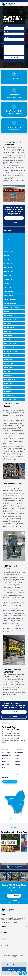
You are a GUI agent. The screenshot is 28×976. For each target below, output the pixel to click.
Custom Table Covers (11, 307)
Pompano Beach (6, 746)
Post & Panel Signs (10, 399)
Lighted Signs (8, 363)
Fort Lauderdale (19, 752)
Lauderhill (17, 764)
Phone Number (7, 37)
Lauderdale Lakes (7, 749)
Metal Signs (8, 375)
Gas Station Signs (10, 343)
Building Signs (8, 271)
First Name (6, 26)
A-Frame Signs (9, 235)
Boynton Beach (6, 774)
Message (6, 42)
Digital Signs (8, 315)
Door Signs (7, 323)
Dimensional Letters (10, 319)
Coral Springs (6, 758)
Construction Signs (10, 299)
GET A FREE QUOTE (14, 969)
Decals (6, 311)
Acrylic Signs (8, 243)
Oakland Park (18, 749)
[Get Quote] (20, 973)
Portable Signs (8, 395)
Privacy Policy (7, 958)
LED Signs (7, 355)
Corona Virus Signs (10, 303)
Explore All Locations (9, 782)
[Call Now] (25, 973)
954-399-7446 (14, 223)
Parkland (17, 755)
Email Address (7, 31)
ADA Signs (7, 239)
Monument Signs (9, 379)
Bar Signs (7, 259)
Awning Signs (8, 251)
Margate (4, 761)
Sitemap (22, 958)
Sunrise (17, 767)
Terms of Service (15, 958)
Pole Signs (7, 391)
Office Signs (8, 383)
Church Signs (8, 295)
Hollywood (17, 758)
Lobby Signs (8, 367)
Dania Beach (5, 764)
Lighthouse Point (6, 755)
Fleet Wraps (8, 335)
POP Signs (7, 387)
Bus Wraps (7, 275)
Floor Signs (7, 339)
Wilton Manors (18, 771)
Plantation (17, 761)
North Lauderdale (6, 767)
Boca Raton (5, 777)
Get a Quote (14, 218)
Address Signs (8, 247)
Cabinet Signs (8, 279)
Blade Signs (8, 263)
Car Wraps (7, 287)
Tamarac (4, 771)
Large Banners (8, 359)
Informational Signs (10, 351)
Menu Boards (8, 371)
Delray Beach (18, 774)
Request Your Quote (14, 57)
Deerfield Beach (19, 746)
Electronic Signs (9, 327)
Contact (13, 1)
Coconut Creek (6, 752)
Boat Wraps (8, 267)
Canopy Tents (8, 283)
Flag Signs (7, 331)
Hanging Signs (9, 347)
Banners (7, 255)
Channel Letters (9, 291)
